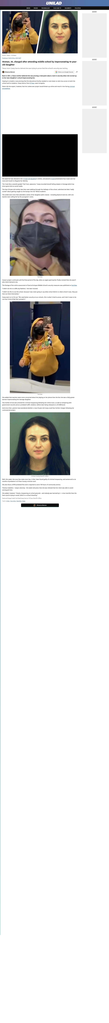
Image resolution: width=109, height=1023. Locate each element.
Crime (7, 501)
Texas (23, 501)
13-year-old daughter (29, 179)
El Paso (32, 83)
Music (36, 8)
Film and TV (57, 8)
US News (13, 55)
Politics (78, 8)
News (28, 8)
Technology (45, 8)
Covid (53, 179)
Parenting (19, 501)
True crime (13, 501)
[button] (77, 72)
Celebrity (68, 8)
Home (4, 55)
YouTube (74, 285)
